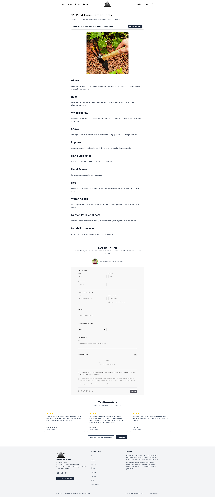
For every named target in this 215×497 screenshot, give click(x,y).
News (147, 4)
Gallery (139, 4)
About (70, 4)
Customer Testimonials (65, 478)
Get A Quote (95, 484)
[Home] (107, 4)
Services (94, 464)
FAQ (153, 4)
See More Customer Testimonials (101, 438)
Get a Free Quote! (135, 26)
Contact (77, 4)
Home (62, 4)
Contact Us (121, 437)
